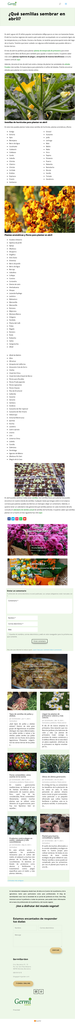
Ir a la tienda (37, 548)
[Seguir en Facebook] (9, 518)
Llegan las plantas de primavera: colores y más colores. (52, 716)
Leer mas (38, 677)
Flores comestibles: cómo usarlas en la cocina (20, 776)
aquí (18, 60)
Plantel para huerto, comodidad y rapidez (51, 837)
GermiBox (37, 564)
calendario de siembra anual (23, 510)
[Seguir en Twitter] (13, 518)
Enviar (56, 950)
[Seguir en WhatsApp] (20, 518)
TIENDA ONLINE (23, 983)
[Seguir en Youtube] (24, 518)
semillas (35, 498)
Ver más (37, 574)
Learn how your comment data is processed (47, 650)
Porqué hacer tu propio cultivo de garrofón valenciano (39, 665)
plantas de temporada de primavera (47, 51)
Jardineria (21, 782)
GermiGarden (16, 719)
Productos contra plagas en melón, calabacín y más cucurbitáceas (20, 840)
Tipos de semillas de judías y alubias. (21, 715)
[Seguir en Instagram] (16, 518)
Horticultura (13, 721)
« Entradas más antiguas (15, 880)
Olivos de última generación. (54, 777)
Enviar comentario (39, 641)
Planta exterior (29, 782)
